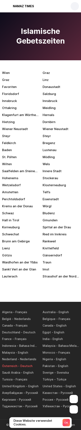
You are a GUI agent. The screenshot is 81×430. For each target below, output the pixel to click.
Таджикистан (12, 406)
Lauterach (9, 276)
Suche (75, 6)
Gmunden (50, 220)
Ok (66, 422)
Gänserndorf (52, 255)
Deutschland (11, 332)
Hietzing (8, 122)
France (7, 339)
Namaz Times (23, 6)
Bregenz (49, 143)
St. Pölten (9, 157)
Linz (46, 80)
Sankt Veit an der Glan (19, 269)
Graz (46, 73)
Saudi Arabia (11, 372)
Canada (7, 325)
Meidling (49, 108)
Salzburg (49, 94)
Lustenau (49, 150)
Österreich (9, 366)
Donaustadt (51, 87)
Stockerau (50, 178)
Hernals (48, 115)
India (46, 339)
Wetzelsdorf (11, 185)
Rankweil (49, 241)
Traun (47, 262)
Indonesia (9, 345)
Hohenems (10, 178)
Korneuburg (11, 227)
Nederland (9, 359)
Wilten (7, 164)
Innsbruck (9, 101)
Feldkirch (9, 143)
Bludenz (49, 213)
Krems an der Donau (17, 206)
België (6, 319)
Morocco (49, 352)
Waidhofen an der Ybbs (20, 262)
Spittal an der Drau (57, 227)
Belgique (49, 319)
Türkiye (48, 379)
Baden (7, 150)
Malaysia (49, 345)
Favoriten (9, 87)
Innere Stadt (52, 171)
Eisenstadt (51, 199)
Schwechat (10, 234)
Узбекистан (51, 406)
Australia (49, 312)
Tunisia (7, 379)
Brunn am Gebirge (16, 241)
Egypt (47, 332)
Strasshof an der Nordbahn (61, 276)
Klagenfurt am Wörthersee (20, 115)
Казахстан (50, 392)
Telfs (46, 192)
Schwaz (8, 213)
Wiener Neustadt (15, 129)
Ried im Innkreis (54, 234)
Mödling (49, 157)
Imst (46, 269)
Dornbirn (49, 122)
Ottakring (9, 108)
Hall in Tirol (10, 220)
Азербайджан (12, 392)
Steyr (6, 136)
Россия (48, 399)
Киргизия (9, 399)
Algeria (7, 312)
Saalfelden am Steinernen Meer (20, 171)
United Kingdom (13, 386)
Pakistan (49, 366)
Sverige (48, 372)
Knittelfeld (51, 248)
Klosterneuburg (54, 185)
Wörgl (47, 206)
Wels (46, 164)
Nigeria (48, 359)
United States (53, 386)
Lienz (6, 248)
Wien (6, 73)
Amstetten (10, 192)
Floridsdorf (10, 94)
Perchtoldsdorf (13, 199)
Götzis (7, 255)
